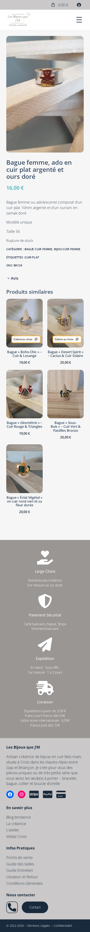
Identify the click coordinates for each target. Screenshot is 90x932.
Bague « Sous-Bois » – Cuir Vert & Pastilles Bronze (66, 426)
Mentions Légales (38, 926)
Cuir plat (32, 257)
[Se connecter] (79, 5)
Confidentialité (63, 926)
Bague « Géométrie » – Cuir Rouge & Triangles (24, 424)
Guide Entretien (19, 870)
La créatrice (16, 823)
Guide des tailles (20, 863)
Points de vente (19, 857)
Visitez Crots (16, 836)
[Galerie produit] (45, 94)
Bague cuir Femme (38, 249)
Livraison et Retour (22, 876)
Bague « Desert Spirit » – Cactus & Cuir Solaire (66, 354)
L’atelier (12, 829)
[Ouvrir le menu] (79, 19)
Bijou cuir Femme (67, 249)
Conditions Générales (24, 883)
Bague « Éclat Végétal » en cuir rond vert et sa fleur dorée (24, 501)
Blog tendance (18, 817)
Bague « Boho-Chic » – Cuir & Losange (24, 354)
